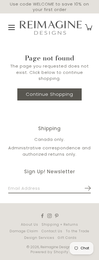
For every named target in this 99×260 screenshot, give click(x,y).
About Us (29, 224)
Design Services (39, 237)
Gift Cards (67, 237)
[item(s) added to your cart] (89, 27)
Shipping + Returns (60, 224)
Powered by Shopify (49, 252)
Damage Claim (24, 231)
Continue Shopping (49, 94)
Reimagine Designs (56, 247)
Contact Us (52, 231)
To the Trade (77, 231)
